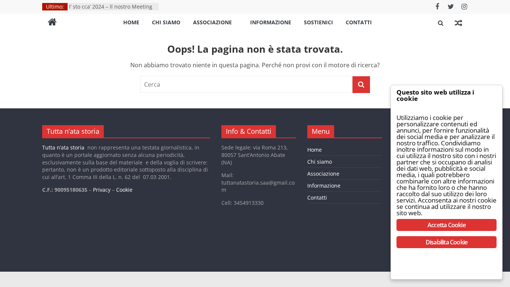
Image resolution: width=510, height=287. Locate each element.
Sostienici (318, 22)
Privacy (102, 189)
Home (131, 22)
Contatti (359, 22)
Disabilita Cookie (446, 242)
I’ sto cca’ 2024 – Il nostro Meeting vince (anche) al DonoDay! (110, 10)
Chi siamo (166, 22)
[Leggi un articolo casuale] (458, 22)
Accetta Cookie (446, 225)
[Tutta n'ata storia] (52, 22)
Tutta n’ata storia (63, 147)
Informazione (270, 22)
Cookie (124, 189)
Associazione (212, 22)
